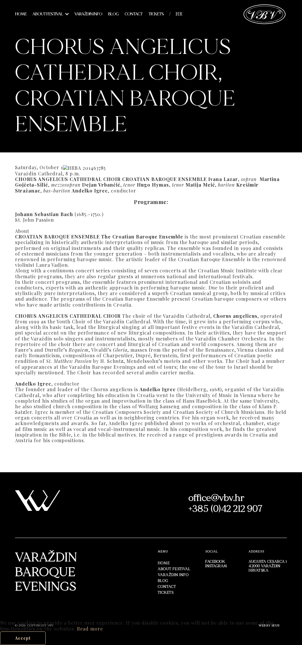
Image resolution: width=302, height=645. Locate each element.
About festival (47, 14)
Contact (133, 14)
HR (179, 13)
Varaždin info (88, 14)
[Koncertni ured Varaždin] (264, 13)
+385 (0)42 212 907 (225, 508)
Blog (113, 14)
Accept (23, 638)
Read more (90, 629)
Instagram (216, 566)
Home (21, 14)
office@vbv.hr (216, 498)
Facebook (215, 561)
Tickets (156, 14)
